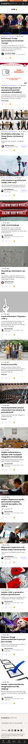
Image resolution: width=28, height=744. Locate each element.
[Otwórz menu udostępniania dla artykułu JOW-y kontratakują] (6, 241)
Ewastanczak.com (5, 737)
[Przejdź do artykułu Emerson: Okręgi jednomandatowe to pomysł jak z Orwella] (14, 622)
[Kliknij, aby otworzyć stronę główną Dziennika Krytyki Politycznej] (14, 742)
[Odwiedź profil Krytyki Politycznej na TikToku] (15, 730)
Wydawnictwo (9, 742)
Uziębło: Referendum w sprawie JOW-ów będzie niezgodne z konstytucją (11, 454)
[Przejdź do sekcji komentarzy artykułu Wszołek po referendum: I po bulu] (10, 287)
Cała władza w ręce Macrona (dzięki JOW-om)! (13, 181)
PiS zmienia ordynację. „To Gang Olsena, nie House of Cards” (12, 136)
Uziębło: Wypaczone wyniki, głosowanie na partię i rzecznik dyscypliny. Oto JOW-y (13, 502)
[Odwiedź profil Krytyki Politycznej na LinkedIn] (21, 730)
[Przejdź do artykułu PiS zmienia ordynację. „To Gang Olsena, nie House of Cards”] (14, 119)
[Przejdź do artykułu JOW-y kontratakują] (14, 210)
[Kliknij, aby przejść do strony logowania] (26, 3)
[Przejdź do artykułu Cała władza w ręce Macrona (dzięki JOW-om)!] (14, 165)
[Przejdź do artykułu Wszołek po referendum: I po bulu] (14, 256)
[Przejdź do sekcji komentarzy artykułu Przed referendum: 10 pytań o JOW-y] (10, 335)
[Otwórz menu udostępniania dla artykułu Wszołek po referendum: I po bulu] (6, 287)
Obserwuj (19, 742)
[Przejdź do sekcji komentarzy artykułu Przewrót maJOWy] (10, 378)
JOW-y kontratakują (10, 225)
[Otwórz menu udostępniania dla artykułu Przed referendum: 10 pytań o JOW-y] (6, 335)
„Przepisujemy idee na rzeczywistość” (12, 723)
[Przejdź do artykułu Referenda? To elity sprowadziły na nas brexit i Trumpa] (14, 24)
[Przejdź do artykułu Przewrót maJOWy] (14, 350)
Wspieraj (3, 742)
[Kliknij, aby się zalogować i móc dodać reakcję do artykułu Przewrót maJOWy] (14, 378)
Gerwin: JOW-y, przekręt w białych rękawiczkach (12, 593)
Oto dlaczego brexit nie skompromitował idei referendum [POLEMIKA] (11, 90)
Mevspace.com (15, 735)
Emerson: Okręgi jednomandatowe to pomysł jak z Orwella (13, 639)
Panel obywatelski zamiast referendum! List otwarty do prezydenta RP (13, 410)
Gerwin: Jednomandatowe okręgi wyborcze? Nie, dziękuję (12, 686)
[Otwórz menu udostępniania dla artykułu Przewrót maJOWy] (6, 378)
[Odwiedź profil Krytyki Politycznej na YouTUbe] (18, 730)
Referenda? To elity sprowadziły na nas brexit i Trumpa (12, 40)
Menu (25, 742)
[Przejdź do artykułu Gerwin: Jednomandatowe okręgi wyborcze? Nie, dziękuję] (14, 669)
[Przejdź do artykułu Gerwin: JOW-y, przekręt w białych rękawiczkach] (14, 577)
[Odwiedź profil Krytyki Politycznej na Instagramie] (12, 730)
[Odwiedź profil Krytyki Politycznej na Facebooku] (9, 730)
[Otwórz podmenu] (26, 723)
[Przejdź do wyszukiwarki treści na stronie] (20, 3)
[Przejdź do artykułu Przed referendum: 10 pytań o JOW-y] (14, 302)
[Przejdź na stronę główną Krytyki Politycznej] (9, 718)
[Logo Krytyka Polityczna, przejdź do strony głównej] (9, 3)
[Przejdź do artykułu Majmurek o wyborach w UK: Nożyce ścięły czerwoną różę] (14, 532)
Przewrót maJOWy (9, 364)
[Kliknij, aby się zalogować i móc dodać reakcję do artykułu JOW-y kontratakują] (14, 241)
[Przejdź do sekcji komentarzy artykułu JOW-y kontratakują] (10, 241)
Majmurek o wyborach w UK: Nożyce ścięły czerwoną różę (13, 548)
